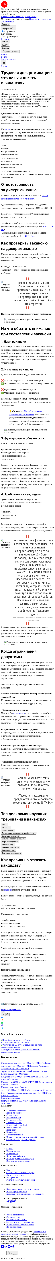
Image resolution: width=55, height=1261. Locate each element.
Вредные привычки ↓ (10, 847)
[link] (5, 48)
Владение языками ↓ (10, 836)
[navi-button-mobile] (3, 63)
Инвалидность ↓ (8, 850)
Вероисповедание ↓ (10, 842)
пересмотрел (19, 713)
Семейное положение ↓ (11, 853)
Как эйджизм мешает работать (15, 1042)
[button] (4, 54)
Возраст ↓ (6, 827)
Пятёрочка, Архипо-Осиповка (38, 1090)
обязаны (8, 890)
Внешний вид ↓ (8, 845)
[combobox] (12, 1253)
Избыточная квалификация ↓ (13, 839)
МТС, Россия (45, 1063)
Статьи (4, 66)
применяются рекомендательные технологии (23, 1232)
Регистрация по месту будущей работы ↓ (18, 833)
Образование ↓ (8, 830)
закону (7, 129)
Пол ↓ (4, 825)
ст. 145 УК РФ (27, 236)
